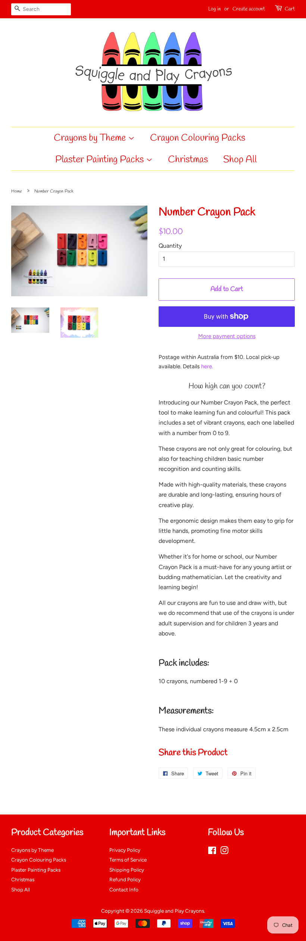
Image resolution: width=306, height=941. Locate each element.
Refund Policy (125, 879)
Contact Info (123, 889)
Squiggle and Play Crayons (174, 911)
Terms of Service (128, 860)
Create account (248, 9)
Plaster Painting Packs (100, 159)
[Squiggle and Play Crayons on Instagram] (224, 852)
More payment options (227, 336)
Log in (214, 9)
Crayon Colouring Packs (197, 138)
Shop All (240, 159)
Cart (290, 9)
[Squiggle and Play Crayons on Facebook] (212, 852)
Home (16, 191)
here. (207, 366)
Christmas (188, 159)
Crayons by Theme (91, 138)
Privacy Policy (124, 850)
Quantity (170, 245)
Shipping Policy (126, 870)
